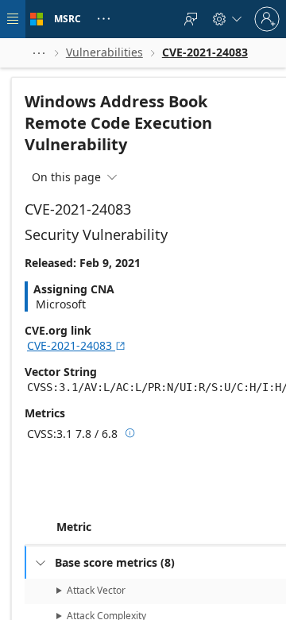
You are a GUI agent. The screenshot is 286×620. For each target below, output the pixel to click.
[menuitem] (191, 19)
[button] (39, 53)
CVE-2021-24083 (76, 345)
